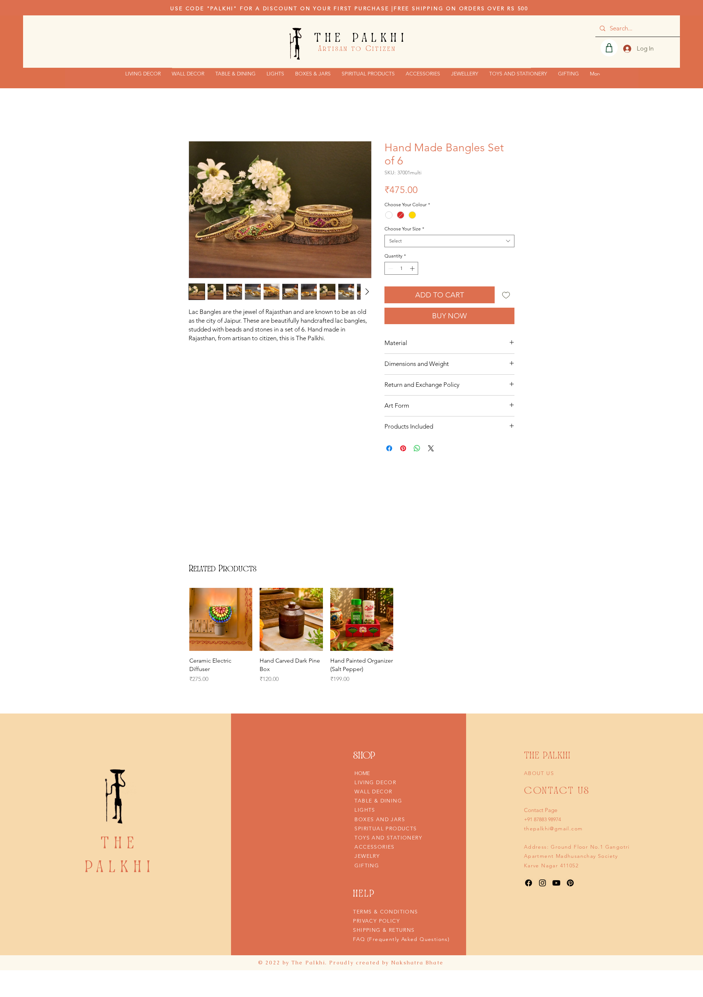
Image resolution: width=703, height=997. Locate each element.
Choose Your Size (404, 228)
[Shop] (609, 47)
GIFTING (366, 865)
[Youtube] (556, 882)
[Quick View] (220, 619)
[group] (291, 640)
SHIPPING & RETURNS (383, 930)
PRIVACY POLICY (376, 921)
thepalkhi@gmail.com (553, 828)
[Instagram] (542, 882)
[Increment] (413, 268)
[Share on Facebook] (389, 448)
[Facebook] (528, 882)
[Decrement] (390, 268)
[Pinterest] (570, 882)
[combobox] (449, 241)
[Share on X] (431, 448)
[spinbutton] (401, 268)
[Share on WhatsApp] (417, 448)
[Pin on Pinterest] (403, 448)
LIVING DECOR (375, 782)
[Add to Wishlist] (506, 294)
